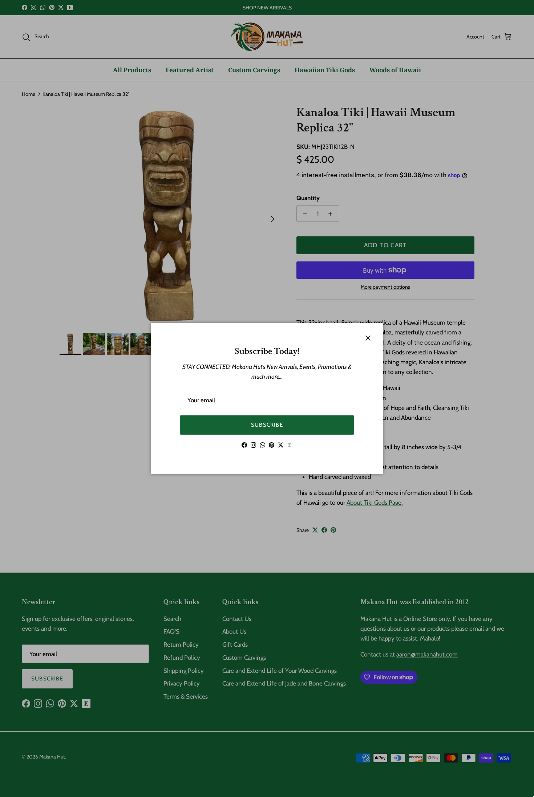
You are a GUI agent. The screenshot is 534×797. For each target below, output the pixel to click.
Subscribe (267, 425)
